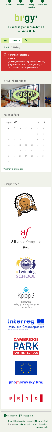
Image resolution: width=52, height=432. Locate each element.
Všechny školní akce (13, 168)
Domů (6, 47)
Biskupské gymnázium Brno (26, 424)
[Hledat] (26, 40)
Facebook (12, 415)
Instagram (28, 415)
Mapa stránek (42, 421)
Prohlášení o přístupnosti (21, 421)
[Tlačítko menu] (5, 40)
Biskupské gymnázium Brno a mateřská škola (26, 29)
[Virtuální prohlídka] (26, 95)
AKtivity (16, 40)
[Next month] (44, 122)
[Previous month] (39, 122)
